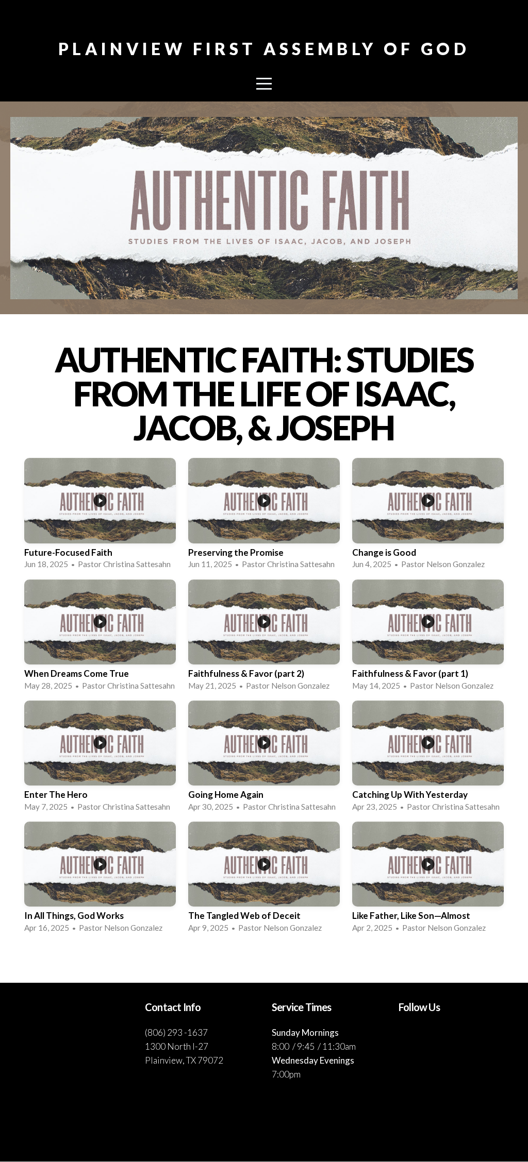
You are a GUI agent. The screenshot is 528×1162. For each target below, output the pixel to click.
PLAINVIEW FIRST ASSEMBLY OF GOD (264, 49)
